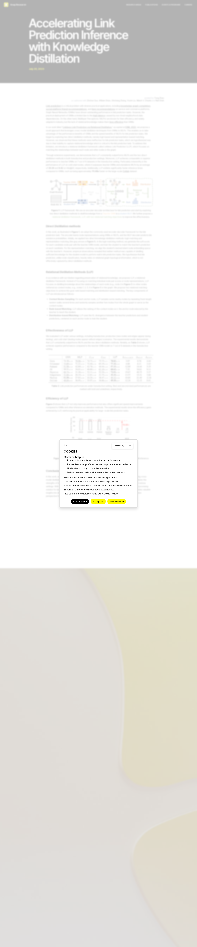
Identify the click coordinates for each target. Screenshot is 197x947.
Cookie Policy (110, 493)
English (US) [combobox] (119, 446)
